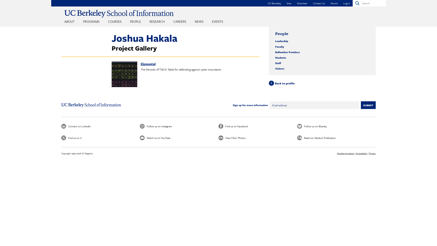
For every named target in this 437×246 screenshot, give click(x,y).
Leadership (281, 41)
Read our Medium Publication (320, 138)
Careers (179, 21)
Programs (91, 21)
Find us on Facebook (236, 126)
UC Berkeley (274, 3)
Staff (278, 63)
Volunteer (302, 3)
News (199, 21)
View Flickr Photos (235, 138)
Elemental (148, 64)
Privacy (372, 153)
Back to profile (285, 83)
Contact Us (319, 3)
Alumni (334, 3)
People (135, 21)
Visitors (279, 68)
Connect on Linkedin (79, 126)
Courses (115, 21)
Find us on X (75, 138)
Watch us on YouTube (158, 138)
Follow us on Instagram (159, 126)
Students (280, 57)
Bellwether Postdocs (287, 52)
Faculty (279, 47)
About (69, 21)
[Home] (119, 14)
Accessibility (361, 153)
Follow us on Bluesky (315, 126)
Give (289, 3)
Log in (346, 3)
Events (217, 21)
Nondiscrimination (345, 153)
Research (157, 21)
